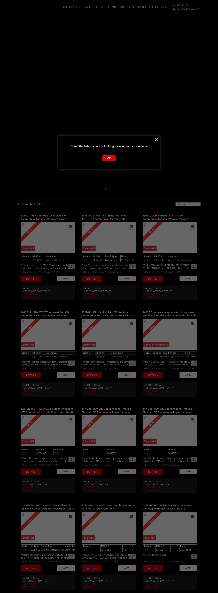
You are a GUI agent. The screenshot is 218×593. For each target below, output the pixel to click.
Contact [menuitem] (165, 6)
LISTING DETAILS (31, 279)
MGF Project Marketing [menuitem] (118, 6)
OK (109, 158)
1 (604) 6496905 (30, 294)
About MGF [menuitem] (154, 6)
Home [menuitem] (65, 6)
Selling (99, 6)
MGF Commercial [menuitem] (139, 6)
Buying (87, 6)
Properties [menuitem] (74, 6)
